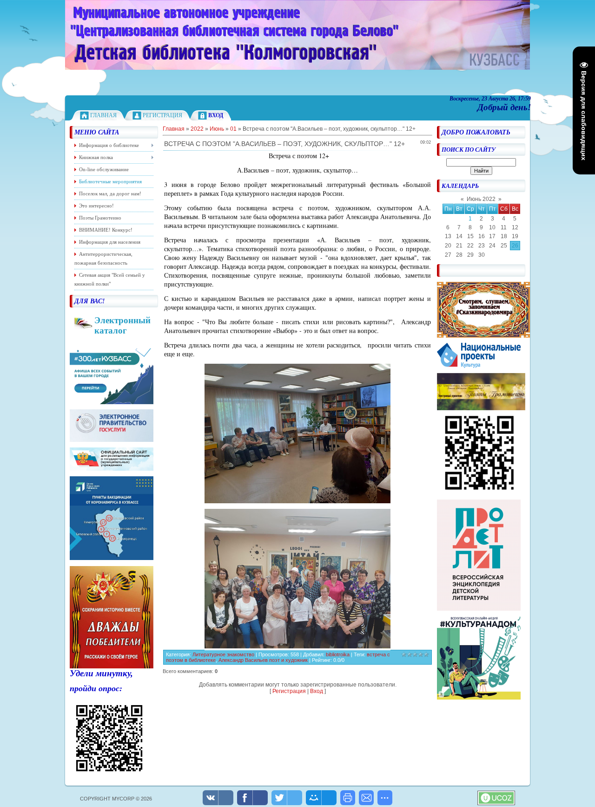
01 (233, 129)
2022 (197, 129)
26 (515, 245)
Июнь (217, 129)
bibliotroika (338, 654)
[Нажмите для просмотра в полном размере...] (297, 500)
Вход (316, 691)
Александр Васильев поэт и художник (263, 660)
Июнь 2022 (481, 199)
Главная (103, 115)
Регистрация (162, 115)
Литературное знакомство (223, 654)
